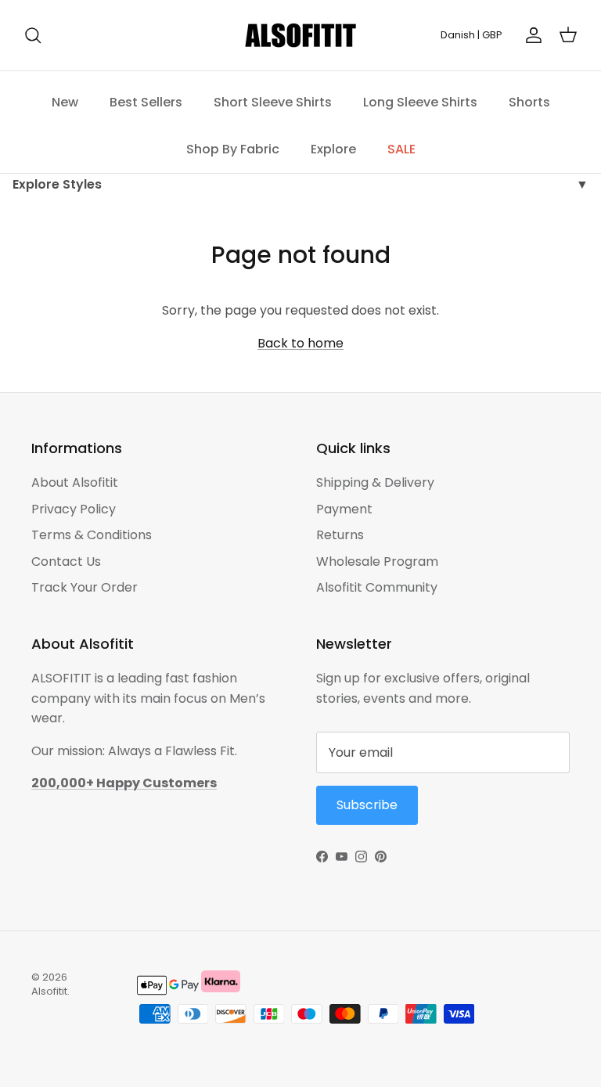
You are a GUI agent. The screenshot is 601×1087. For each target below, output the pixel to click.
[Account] (530, 35)
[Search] (32, 35)
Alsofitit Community (376, 587)
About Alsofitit (74, 482)
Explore (333, 149)
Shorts (529, 102)
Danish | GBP (471, 34)
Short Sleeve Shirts (273, 102)
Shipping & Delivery (375, 482)
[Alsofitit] (300, 35)
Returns (340, 535)
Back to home (300, 343)
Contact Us (66, 561)
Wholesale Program (377, 561)
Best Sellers (146, 102)
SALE (401, 149)
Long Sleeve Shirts (420, 102)
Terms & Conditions (91, 535)
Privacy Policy (73, 509)
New (65, 102)
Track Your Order (84, 587)
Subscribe (367, 805)
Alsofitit (49, 991)
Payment (344, 509)
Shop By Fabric (232, 149)
